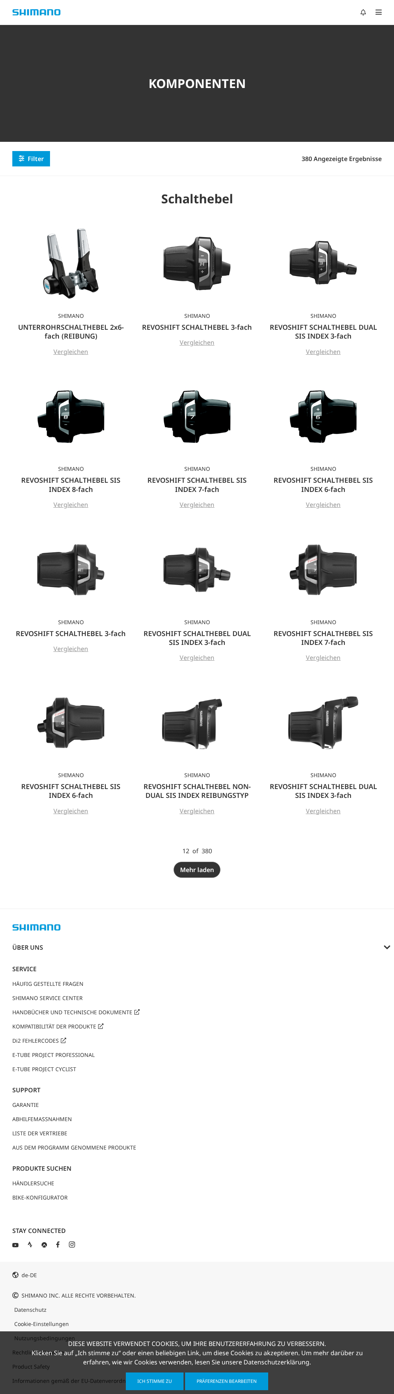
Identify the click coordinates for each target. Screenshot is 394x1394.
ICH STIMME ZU (154, 1381)
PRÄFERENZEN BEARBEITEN (227, 1381)
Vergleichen (70, 351)
